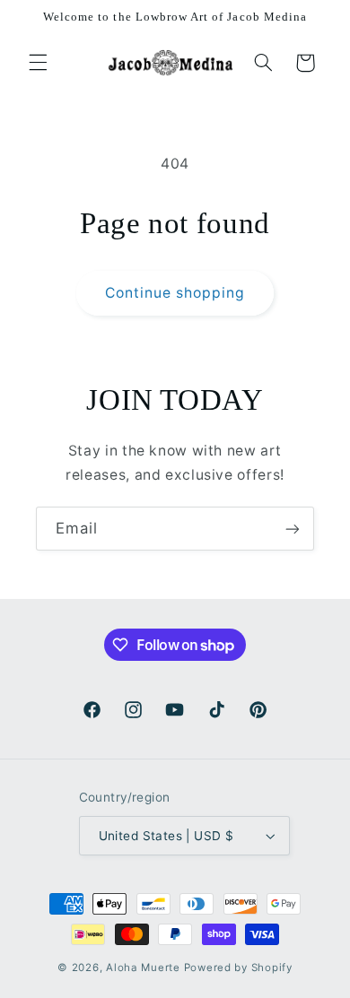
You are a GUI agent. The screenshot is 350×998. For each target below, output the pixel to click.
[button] (37, 62)
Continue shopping (175, 292)
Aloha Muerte (145, 967)
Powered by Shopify (238, 967)
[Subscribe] (292, 529)
